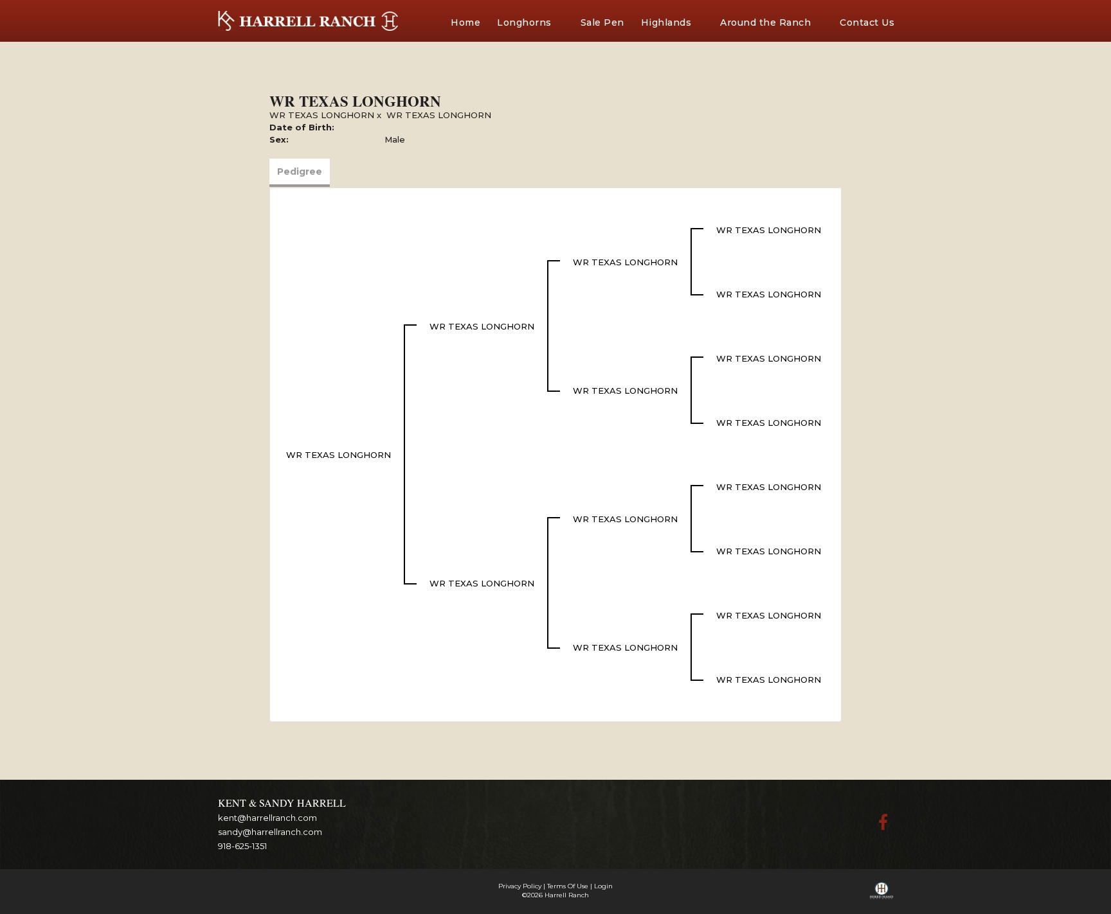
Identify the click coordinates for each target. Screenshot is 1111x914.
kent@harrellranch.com (267, 818)
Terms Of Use (567, 886)
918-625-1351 (242, 846)
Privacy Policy (519, 886)
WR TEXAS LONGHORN (321, 115)
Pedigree (299, 171)
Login (603, 886)
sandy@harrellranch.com (270, 832)
